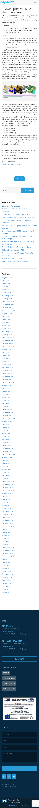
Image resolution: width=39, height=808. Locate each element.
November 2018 (8, 550)
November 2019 (8, 520)
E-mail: (4, 165)
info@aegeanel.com (13, 165)
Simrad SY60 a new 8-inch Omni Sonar (17, 247)
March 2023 (6, 400)
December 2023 (8, 373)
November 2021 (8, 448)
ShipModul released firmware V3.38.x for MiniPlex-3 (17, 254)
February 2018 (7, 574)
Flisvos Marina (12, 641)
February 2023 (7, 403)
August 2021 (7, 457)
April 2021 (6, 469)
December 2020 (8, 481)
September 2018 (8, 556)
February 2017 (7, 586)
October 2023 (7, 379)
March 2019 (6, 538)
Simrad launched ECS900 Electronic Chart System (18, 232)
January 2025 (7, 334)
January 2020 (7, 514)
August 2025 (7, 313)
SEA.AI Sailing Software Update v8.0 (16, 214)
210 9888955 (8, 647)
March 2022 (6, 436)
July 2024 (5, 352)
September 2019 (8, 526)
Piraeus (8, 626)
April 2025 (6, 325)
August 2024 (7, 349)
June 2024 (6, 355)
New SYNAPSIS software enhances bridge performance (18, 243)
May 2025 (6, 322)
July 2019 (5, 529)
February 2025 (7, 331)
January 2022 (7, 442)
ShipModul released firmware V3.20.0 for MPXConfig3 (18, 237)
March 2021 (6, 472)
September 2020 (8, 490)
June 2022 (6, 427)
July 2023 (5, 388)
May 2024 (6, 358)
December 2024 (8, 337)
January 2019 (7, 544)
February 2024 (7, 367)
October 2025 (7, 307)
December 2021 (8, 445)
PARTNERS (19, 659)
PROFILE (6, 673)
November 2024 (8, 340)
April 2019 (6, 535)
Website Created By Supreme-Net (14, 801)
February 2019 (7, 541)
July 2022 (5, 424)
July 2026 (5, 280)
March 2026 (6, 292)
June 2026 (6, 283)
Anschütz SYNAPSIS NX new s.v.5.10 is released (16, 210)
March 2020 (6, 508)
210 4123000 (8, 632)
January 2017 (7, 589)
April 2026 (6, 289)
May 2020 (6, 502)
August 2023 (7, 385)
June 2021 (6, 463)
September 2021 (8, 454)
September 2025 (8, 310)
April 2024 (6, 361)
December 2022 (8, 409)
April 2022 (6, 433)
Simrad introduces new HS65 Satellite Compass (16, 221)
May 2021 (6, 466)
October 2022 (7, 415)
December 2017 (8, 580)
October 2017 (7, 583)
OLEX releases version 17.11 (13, 250)
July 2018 (5, 559)
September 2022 (8, 418)
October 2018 (7, 553)
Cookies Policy (13, 805)
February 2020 (7, 511)
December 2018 (8, 547)
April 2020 (6, 505)
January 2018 (7, 577)
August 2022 (7, 421)
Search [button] (28, 190)
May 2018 (6, 565)
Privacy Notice (24, 805)
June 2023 (6, 391)
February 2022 (7, 439)
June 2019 (6, 532)
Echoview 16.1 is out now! (12, 258)
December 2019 (8, 517)
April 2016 (6, 592)
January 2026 (7, 298)
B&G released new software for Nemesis (18, 217)
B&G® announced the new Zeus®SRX (16, 261)
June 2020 (6, 499)
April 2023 (6, 397)
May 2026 (6, 286)
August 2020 (7, 493)
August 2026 (7, 277)
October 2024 (7, 343)
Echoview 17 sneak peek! (11, 206)
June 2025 (6, 319)
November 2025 (8, 304)
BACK (19, 179)
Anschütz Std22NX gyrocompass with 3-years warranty (19, 226)
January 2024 (7, 370)
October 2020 (7, 487)
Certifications (9, 678)
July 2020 (5, 496)
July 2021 (5, 460)
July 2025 (5, 316)
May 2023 (6, 394)
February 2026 (7, 295)
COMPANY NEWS (9, 689)
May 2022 (6, 430)
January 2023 (7, 406)
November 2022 (8, 412)
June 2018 (6, 562)
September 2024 (8, 346)
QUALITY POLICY (9, 683)
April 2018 (6, 568)
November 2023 (8, 376)
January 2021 (7, 478)
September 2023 (8, 382)
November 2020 (8, 484)
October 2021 (7, 451)
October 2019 (7, 523)
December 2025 (8, 301)
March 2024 (6, 364)
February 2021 (7, 475)
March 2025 (6, 328)
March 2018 (6, 571)
